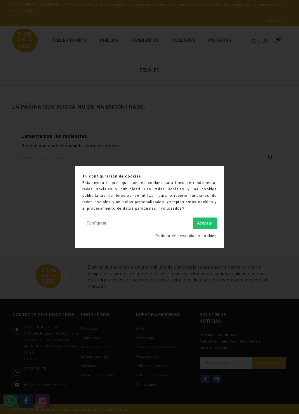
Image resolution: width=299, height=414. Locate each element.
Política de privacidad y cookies (186, 236)
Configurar (97, 223)
